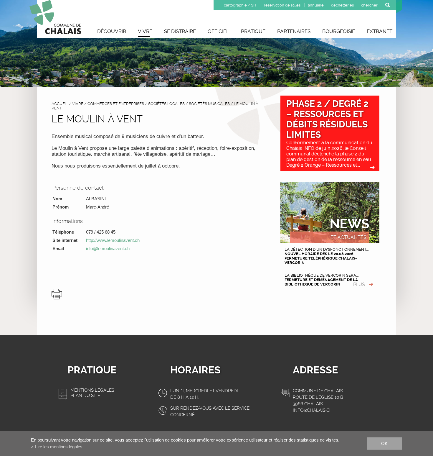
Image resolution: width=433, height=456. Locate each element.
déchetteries (342, 5)
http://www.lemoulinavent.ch (113, 240)
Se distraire (180, 31)
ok (384, 443)
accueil (60, 103)
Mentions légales (92, 390)
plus (359, 284)
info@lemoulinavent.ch (108, 248)
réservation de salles (282, 5)
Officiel (218, 31)
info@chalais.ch (313, 410)
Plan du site (85, 395)
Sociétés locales (166, 103)
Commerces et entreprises (115, 103)
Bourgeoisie (338, 31)
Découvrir (111, 31)
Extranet (379, 31)
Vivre (145, 31)
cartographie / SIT (240, 5)
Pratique (253, 31)
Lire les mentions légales (58, 446)
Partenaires (293, 31)
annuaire (316, 5)
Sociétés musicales (209, 103)
